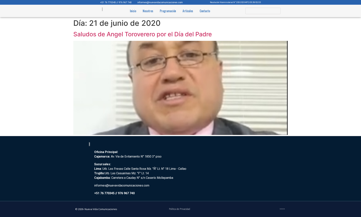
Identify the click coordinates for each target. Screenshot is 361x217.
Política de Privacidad (179, 209)
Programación (168, 11)
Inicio (133, 11)
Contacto (205, 11)
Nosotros (148, 11)
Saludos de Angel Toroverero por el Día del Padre (142, 34)
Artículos (188, 11)
